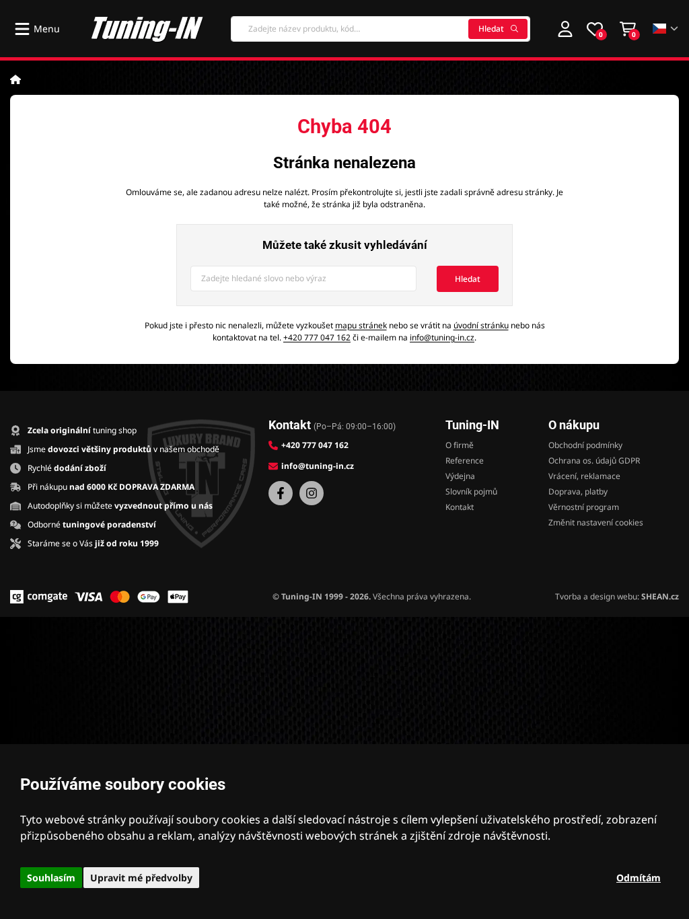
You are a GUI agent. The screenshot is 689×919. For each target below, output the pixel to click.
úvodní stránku (481, 325)
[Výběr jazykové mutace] (666, 28)
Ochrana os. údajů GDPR (594, 460)
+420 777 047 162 (317, 337)
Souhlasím (51, 877)
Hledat (491, 28)
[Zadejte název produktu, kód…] (380, 29)
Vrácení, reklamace (584, 476)
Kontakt (459, 507)
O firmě (459, 445)
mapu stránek (361, 325)
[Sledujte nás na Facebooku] (280, 493)
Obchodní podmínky (585, 445)
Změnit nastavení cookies (595, 522)
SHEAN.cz (660, 596)
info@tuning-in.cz (442, 337)
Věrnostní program (583, 507)
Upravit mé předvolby (141, 877)
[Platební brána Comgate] (38, 596)
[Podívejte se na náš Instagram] (311, 493)
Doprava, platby (578, 491)
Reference (464, 460)
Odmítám (638, 877)
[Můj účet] (565, 29)
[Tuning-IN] (147, 28)
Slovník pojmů (471, 491)
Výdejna (460, 476)
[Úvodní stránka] (15, 79)
